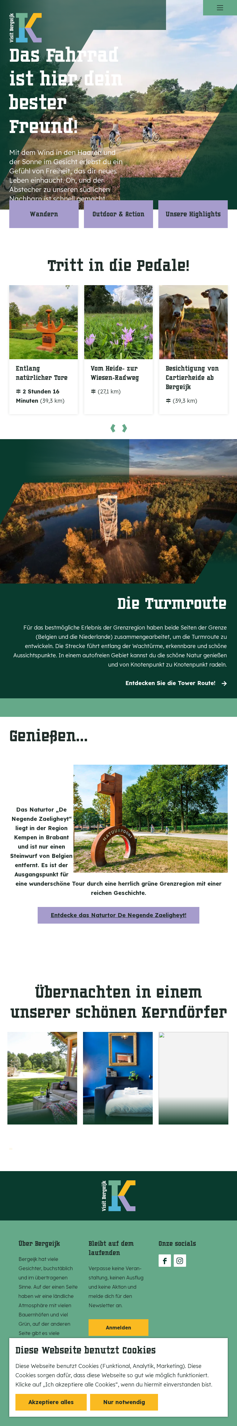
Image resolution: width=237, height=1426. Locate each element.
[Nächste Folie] (124, 428)
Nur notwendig (124, 1402)
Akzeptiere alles (51, 1402)
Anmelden (118, 1327)
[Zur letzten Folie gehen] (112, 428)
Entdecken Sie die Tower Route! (170, 683)
